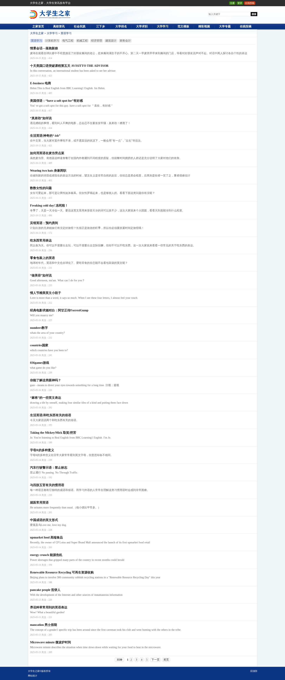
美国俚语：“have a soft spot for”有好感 (56, 100)
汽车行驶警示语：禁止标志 (48, 467)
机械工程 (82, 40)
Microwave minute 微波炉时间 (50, 642)
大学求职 (142, 26)
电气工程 (67, 40)
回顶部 (253, 671)
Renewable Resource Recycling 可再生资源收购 (62, 572)
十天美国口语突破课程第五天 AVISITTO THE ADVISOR (69, 65)
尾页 (166, 659)
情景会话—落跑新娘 (44, 48)
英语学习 (66, 33)
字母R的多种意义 (42, 450)
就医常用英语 (39, 502)
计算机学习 (52, 40)
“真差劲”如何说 (41, 118)
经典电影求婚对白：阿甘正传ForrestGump (59, 310)
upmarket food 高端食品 (46, 537)
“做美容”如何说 (41, 275)
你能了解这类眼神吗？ (45, 380)
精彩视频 (204, 26)
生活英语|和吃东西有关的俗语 (50, 415)
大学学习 (162, 26)
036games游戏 (39, 362)
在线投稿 (249, 3)
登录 (240, 3)
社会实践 (80, 26)
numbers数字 (39, 327)
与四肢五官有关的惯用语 (47, 485)
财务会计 (125, 40)
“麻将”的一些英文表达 (45, 397)
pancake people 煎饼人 (45, 589)
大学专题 (225, 26)
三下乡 (100, 26)
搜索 (254, 14)
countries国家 (39, 345)
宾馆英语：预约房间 (44, 223)
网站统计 (32, 675)
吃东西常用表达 (41, 240)
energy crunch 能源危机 (46, 555)
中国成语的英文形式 (44, 520)
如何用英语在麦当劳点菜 (47, 153)
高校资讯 (59, 26)
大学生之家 (37, 33)
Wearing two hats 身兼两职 (48, 170)
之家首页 (38, 26)
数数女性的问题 (41, 188)
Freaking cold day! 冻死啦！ (49, 205)
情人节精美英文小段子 (45, 292)
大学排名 (121, 26)
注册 (232, 3)
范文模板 (183, 26)
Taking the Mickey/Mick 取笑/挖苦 (53, 432)
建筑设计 (110, 40)
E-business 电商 (40, 83)
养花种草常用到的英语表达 (48, 607)
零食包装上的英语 (42, 258)
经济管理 (96, 40)
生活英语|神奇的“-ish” (45, 135)
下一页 (155, 659)
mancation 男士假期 (43, 624)
